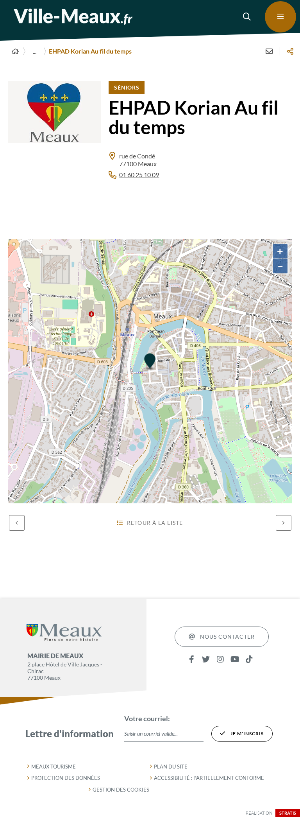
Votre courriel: (147, 718)
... (34, 51)
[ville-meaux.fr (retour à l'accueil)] (73, 16)
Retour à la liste (155, 522)
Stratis (287, 812)
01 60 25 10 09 (139, 174)
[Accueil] (15, 51)
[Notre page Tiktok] (249, 659)
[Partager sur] (290, 51)
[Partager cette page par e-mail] (269, 51)
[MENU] (280, 16)
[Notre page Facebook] (191, 659)
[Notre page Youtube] (235, 659)
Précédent (17, 523)
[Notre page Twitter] (206, 659)
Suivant (283, 523)
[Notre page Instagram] (220, 659)
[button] (247, 16)
